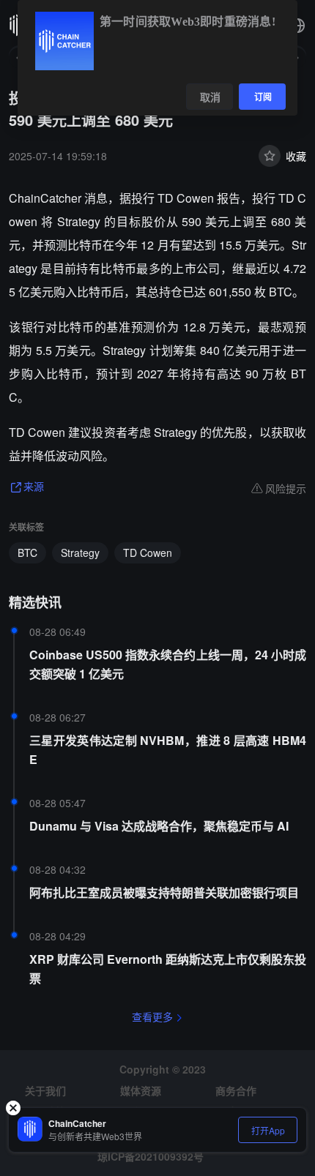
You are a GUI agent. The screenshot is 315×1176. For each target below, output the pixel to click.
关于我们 (45, 1090)
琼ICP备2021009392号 (150, 1156)
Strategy (80, 552)
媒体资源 (140, 1090)
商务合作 (235, 1090)
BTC (27, 552)
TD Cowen (147, 552)
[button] (297, 25)
